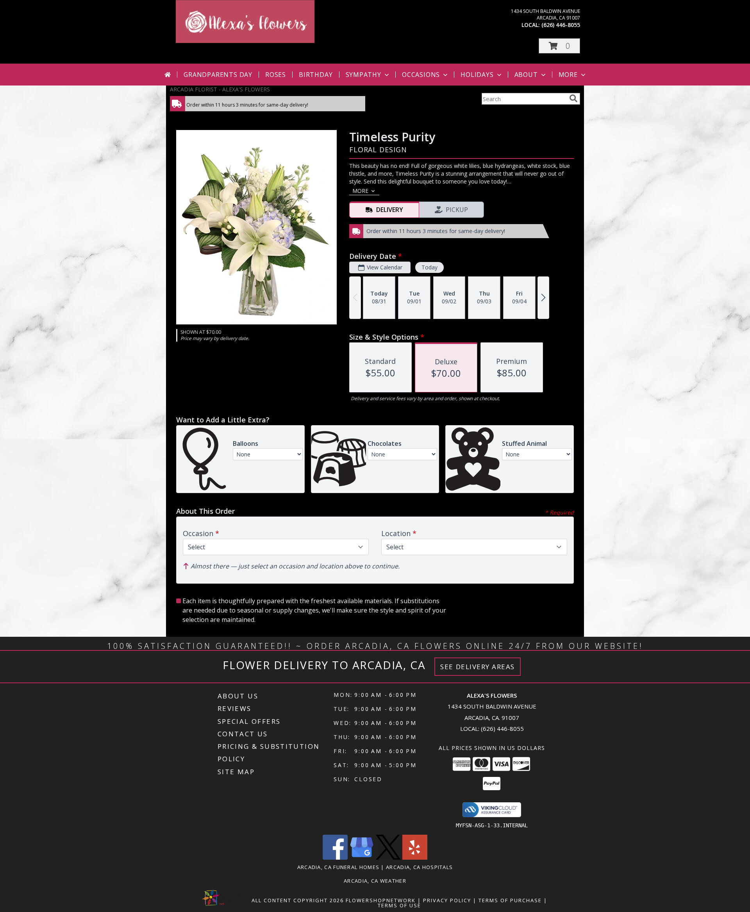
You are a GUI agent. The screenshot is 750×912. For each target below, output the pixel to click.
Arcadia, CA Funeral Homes (338, 867)
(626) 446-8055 (560, 24)
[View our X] (388, 857)
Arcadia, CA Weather (375, 880)
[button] (559, 45)
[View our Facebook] (335, 857)
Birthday (315, 74)
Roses (275, 74)
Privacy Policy (447, 900)
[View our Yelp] (414, 857)
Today (429, 267)
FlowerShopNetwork (381, 900)
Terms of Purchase (510, 900)
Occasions (421, 74)
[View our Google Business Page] (361, 857)
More (568, 74)
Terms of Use (399, 905)
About (526, 74)
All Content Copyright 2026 (298, 900)
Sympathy (363, 74)
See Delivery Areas (477, 666)
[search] (573, 98)
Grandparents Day (218, 74)
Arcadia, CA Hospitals (419, 867)
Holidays (477, 74)
